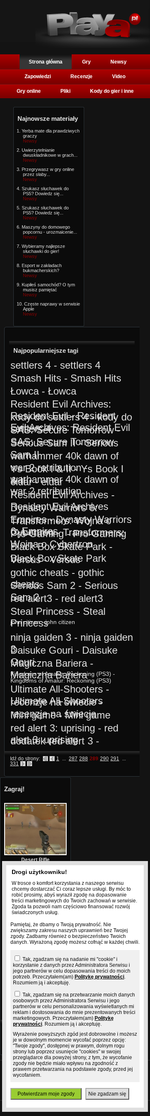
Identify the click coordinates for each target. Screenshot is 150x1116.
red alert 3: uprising (52, 728)
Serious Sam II (43, 442)
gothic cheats (39, 572)
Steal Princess (42, 611)
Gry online (29, 91)
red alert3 (31, 598)
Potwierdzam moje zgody (46, 1094)
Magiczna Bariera (48, 663)
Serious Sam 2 (42, 585)
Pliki (65, 91)
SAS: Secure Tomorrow (62, 430)
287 (73, 759)
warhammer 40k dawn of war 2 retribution (64, 461)
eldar (21, 481)
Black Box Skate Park (58, 546)
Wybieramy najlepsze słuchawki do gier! (43, 249)
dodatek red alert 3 (51, 741)
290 (104, 759)
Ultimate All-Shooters (56, 689)
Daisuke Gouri (41, 650)
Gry (86, 62)
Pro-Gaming (37, 533)
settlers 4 (30, 365)
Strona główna (45, 62)
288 (83, 759)
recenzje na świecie (53, 702)
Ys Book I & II (41, 468)
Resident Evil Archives (59, 494)
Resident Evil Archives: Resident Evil (60, 409)
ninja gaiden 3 (40, 637)
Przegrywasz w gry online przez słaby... (48, 172)
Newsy (118, 62)
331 (14, 764)
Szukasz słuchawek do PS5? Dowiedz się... (45, 191)
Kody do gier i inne (112, 91)
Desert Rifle (35, 860)
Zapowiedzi (38, 76)
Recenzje (81, 76)
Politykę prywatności (99, 977)
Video (118, 76)
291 (114, 759)
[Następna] (22, 763)
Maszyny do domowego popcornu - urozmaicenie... (49, 229)
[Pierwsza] (45, 758)
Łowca (24, 391)
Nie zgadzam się (107, 1094)
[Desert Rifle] (35, 853)
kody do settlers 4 (49, 417)
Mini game (33, 715)
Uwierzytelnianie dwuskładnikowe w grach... (50, 153)
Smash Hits (35, 378)
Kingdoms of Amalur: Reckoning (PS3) (60, 673)
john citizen (25, 622)
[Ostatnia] (29, 763)
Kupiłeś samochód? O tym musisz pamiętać (48, 287)
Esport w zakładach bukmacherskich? (42, 268)
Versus (25, 559)
